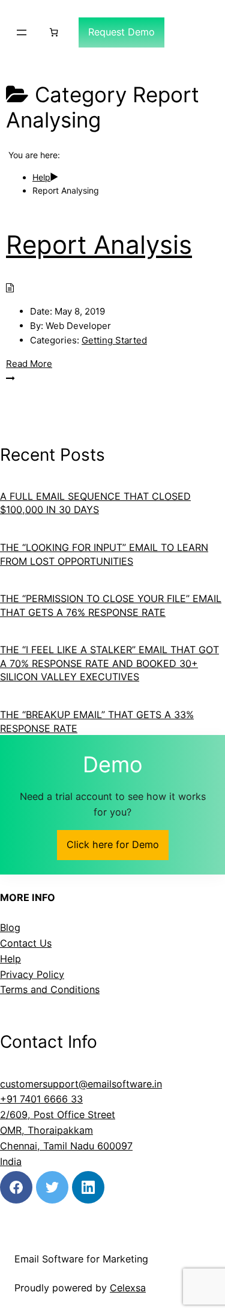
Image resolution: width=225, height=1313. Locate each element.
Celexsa (128, 1288)
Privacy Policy (32, 974)
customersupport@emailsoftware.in (81, 1084)
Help (10, 959)
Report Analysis (99, 244)
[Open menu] (21, 32)
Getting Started (114, 340)
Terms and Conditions (50, 989)
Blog (10, 927)
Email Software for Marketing (81, 1259)
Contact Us (26, 943)
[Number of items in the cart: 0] (53, 32)
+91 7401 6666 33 (41, 1099)
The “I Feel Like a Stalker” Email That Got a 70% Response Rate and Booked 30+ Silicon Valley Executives (109, 663)
